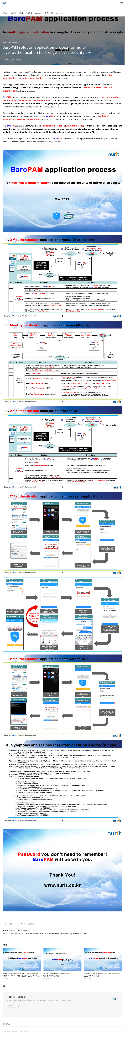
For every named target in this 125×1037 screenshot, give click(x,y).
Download (38, 13)
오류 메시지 (49, 13)
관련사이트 (6, 1024)
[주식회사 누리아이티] (4, 3)
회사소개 (5, 13)
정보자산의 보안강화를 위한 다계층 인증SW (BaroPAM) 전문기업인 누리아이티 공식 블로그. (40, 1000)
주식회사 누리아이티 (16, 996)
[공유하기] (11, 924)
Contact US (60, 13)
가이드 (21, 13)
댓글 (4, 986)
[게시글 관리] (14, 924)
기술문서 (29, 13)
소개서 (13, 13)
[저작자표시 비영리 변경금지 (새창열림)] (30, 924)
